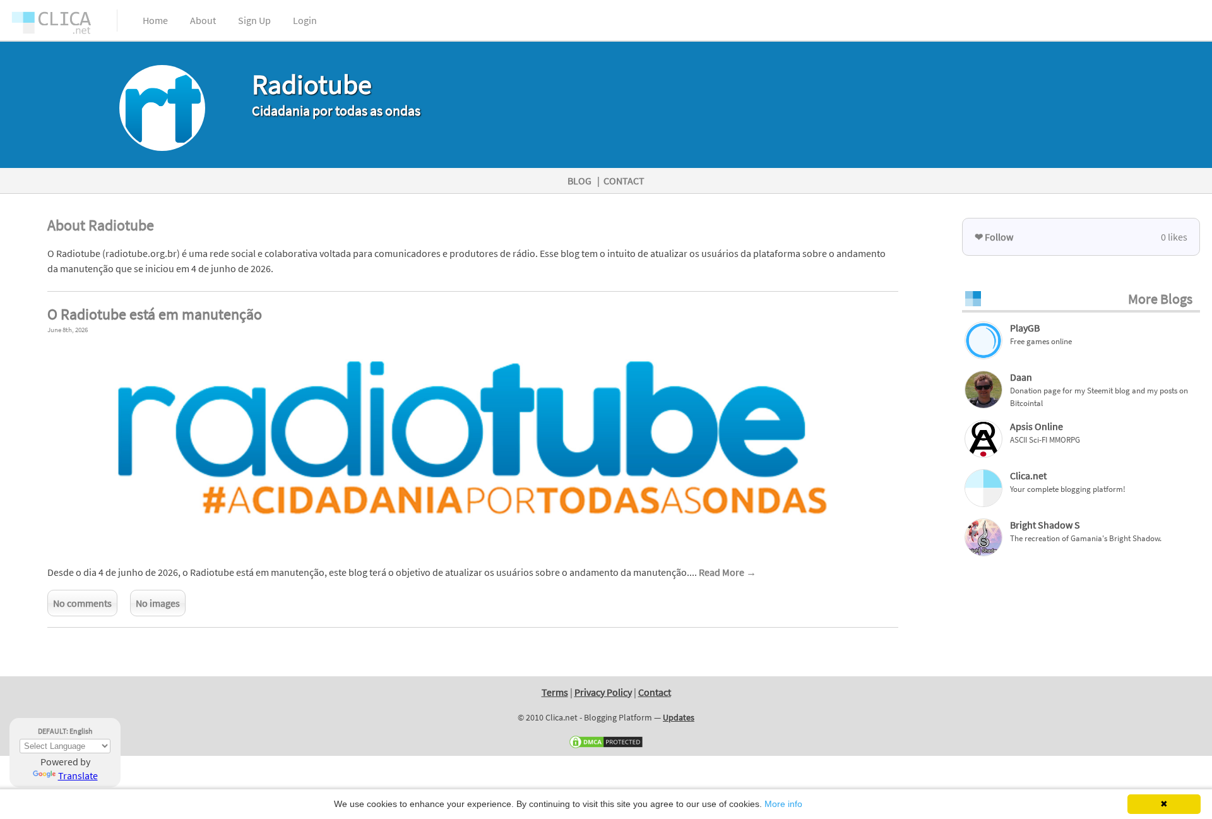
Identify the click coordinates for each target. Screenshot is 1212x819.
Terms (555, 692)
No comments (82, 603)
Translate (78, 775)
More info (783, 804)
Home (155, 20)
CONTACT (624, 180)
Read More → (727, 572)
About (203, 20)
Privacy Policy (603, 692)
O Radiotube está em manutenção (154, 314)
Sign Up (254, 20)
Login (305, 20)
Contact (654, 692)
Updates (678, 717)
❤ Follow (994, 236)
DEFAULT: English (65, 731)
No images (158, 603)
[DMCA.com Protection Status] (606, 746)
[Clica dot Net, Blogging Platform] (63, 25)
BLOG (579, 180)
